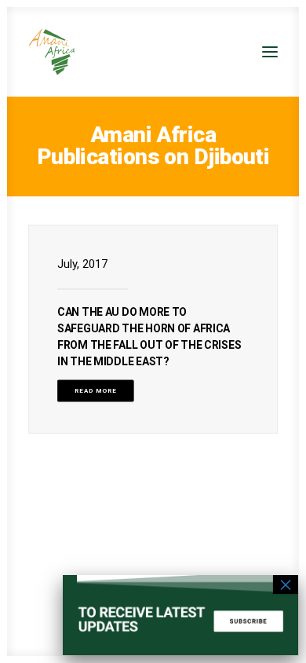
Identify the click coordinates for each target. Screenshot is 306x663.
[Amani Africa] (51, 51)
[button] (270, 52)
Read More (96, 390)
